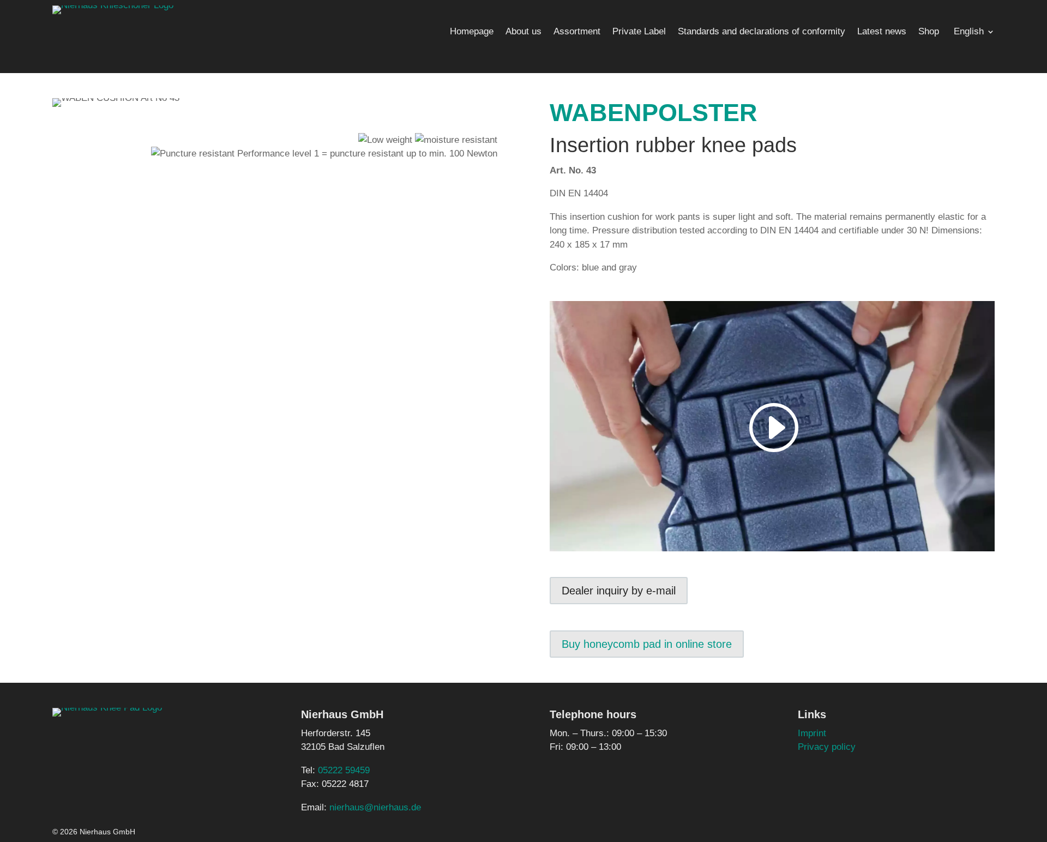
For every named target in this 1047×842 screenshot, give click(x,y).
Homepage (472, 32)
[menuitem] (973, 34)
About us (523, 32)
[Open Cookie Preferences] (24, 828)
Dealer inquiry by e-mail (619, 591)
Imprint (812, 733)
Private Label (639, 32)
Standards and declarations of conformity (761, 32)
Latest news (881, 32)
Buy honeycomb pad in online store (647, 644)
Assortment (576, 32)
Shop (928, 32)
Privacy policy (827, 747)
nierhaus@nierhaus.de (375, 807)
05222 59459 (344, 770)
